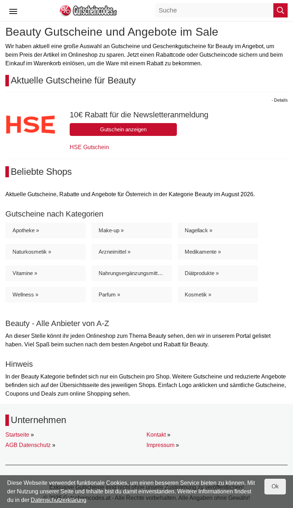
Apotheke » (26, 230)
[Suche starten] (280, 10)
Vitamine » (25, 273)
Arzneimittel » (114, 252)
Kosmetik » (198, 294)
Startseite (17, 435)
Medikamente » (203, 252)
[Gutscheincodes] (88, 10)
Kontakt (156, 435)
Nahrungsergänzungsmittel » (132, 273)
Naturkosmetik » (32, 252)
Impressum (160, 445)
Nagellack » (198, 230)
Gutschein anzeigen (123, 129)
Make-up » (111, 230)
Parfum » (109, 294)
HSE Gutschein (89, 147)
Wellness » (25, 294)
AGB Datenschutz (28, 445)
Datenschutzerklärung (58, 500)
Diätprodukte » (202, 273)
